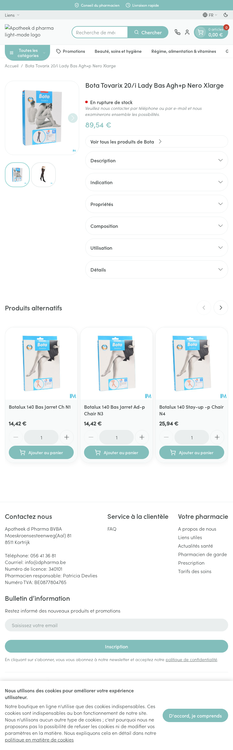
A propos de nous (197, 528)
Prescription (191, 562)
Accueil (12, 65)
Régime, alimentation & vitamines (183, 51)
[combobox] (100, 32)
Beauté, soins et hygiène (118, 51)
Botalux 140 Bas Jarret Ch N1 (40, 406)
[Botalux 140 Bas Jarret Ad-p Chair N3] (116, 363)
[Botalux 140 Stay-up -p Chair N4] (192, 363)
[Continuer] (73, 118)
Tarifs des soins (194, 571)
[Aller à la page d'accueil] (35, 32)
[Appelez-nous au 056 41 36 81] (177, 32)
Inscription (116, 646)
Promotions (74, 51)
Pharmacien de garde (202, 554)
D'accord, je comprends (195, 715)
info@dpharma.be (45, 562)
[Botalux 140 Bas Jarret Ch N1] (41, 363)
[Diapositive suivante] (221, 307)
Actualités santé (195, 545)
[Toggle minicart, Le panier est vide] (200, 32)
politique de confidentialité (191, 659)
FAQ (111, 528)
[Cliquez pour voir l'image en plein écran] (42, 118)
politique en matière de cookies (39, 739)
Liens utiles (190, 537)
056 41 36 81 (43, 555)
